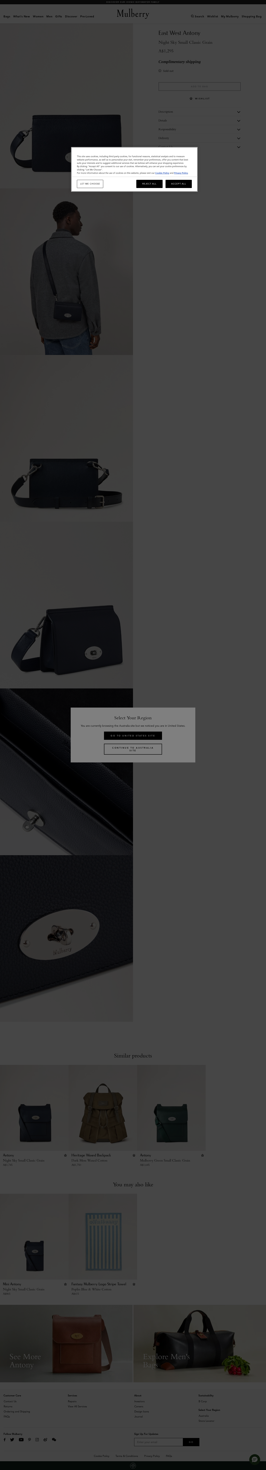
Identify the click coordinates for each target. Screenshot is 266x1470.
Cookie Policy (162, 173)
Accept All (178, 183)
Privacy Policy (181, 173)
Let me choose (90, 183)
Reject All (149, 183)
